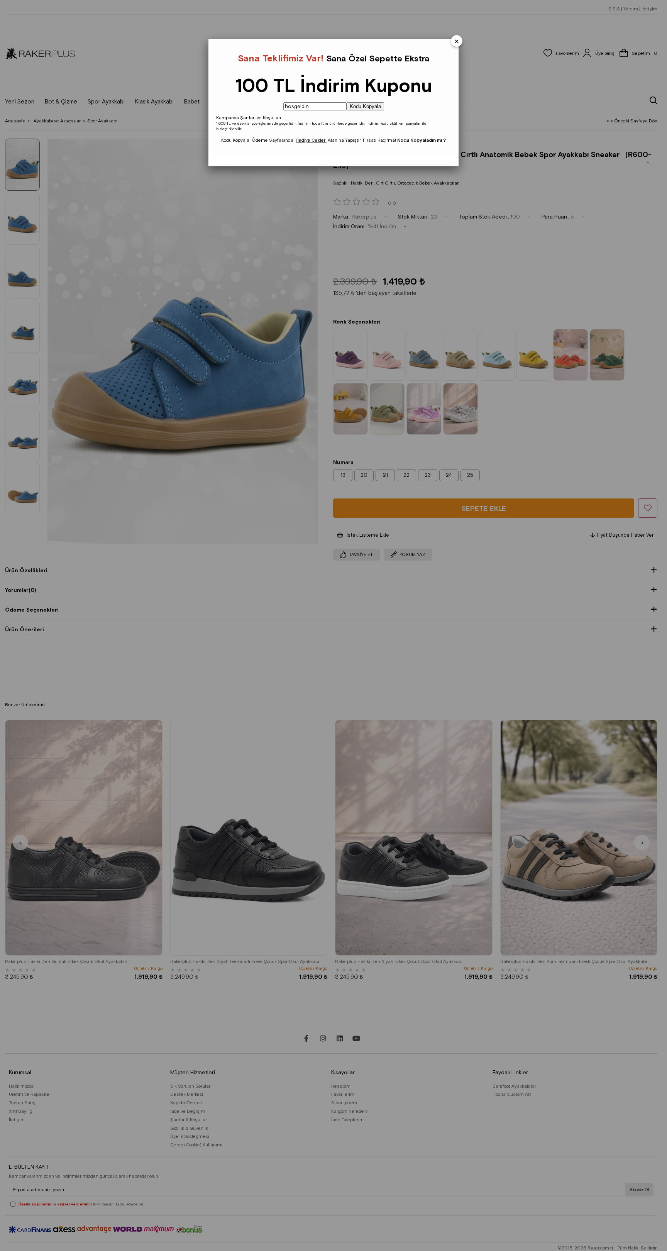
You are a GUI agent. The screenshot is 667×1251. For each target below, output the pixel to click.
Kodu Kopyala (365, 106)
